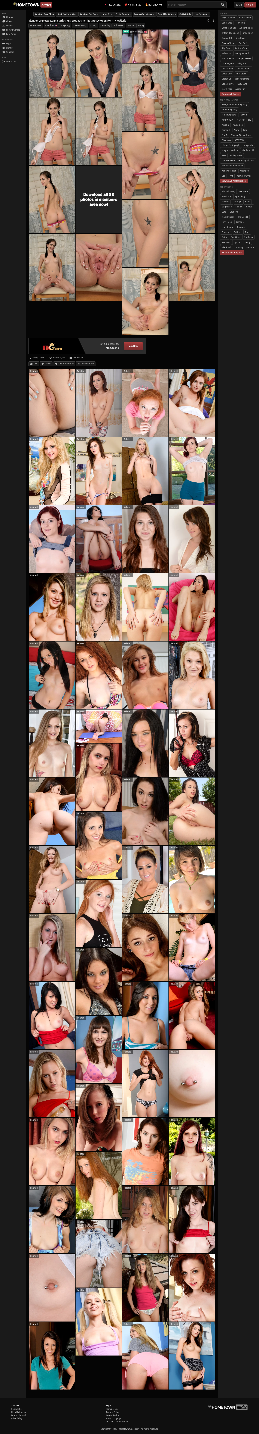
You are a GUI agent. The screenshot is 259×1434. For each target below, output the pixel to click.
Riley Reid (240, 23)
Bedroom (241, 227)
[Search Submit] (222, 4)
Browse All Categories (232, 252)
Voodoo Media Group (241, 135)
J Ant (231, 176)
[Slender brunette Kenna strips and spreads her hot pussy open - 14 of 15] (192, 267)
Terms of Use (112, 1409)
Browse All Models (230, 94)
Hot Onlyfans (153, 4)
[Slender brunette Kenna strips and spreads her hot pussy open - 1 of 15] (51, 63)
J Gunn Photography (231, 145)
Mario (236, 130)
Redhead (226, 242)
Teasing (239, 247)
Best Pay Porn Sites (67, 14)
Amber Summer (247, 28)
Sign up (250, 5)
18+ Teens (243, 191)
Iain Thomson (228, 160)
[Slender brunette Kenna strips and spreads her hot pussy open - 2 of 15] (98, 63)
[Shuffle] (208, 20)
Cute (224, 212)
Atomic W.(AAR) (244, 176)
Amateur (250, 247)
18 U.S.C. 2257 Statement (117, 1421)
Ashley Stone (236, 155)
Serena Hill (227, 38)
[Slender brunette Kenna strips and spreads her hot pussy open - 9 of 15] (51, 199)
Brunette (234, 212)
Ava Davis (241, 38)
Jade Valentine (242, 79)
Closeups (237, 201)
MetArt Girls (185, 14)
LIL (249, 120)
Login (239, 5)
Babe (247, 201)
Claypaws (226, 140)
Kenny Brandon (229, 171)
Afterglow (244, 171)
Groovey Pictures (246, 160)
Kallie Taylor (245, 17)
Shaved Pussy (79, 25)
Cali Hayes (227, 23)
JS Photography (229, 115)
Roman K (226, 130)
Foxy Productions (230, 150)
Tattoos (130, 25)
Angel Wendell (228, 17)
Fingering (65, 25)
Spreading (105, 25)
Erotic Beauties (123, 14)
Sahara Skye (228, 84)
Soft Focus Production (232, 165)
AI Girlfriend (132, 4)
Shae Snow (248, 33)
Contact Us (16, 1409)
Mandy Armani (242, 53)
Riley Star (242, 63)
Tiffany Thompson (230, 33)
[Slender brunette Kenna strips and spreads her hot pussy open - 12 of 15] (51, 267)
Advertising (16, 1418)
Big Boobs (243, 217)
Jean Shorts (227, 227)
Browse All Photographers (234, 181)
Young (141, 25)
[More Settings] (214, 20)
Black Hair (227, 247)
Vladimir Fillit (248, 150)
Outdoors (248, 237)
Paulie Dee (238, 125)
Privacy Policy (112, 1412)
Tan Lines (235, 237)
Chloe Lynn (227, 73)
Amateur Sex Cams (89, 14)
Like (35, 363)
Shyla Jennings (229, 28)
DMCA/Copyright (114, 1418)
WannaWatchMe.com (144, 14)
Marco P (240, 120)
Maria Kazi (227, 89)
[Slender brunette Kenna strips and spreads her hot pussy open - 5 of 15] (51, 131)
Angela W (248, 145)
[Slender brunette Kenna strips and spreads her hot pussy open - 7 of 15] (192, 131)
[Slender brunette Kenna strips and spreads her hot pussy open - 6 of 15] (98, 131)
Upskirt (237, 242)
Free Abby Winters (167, 14)
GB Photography (229, 109)
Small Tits (226, 196)
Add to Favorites (66, 363)
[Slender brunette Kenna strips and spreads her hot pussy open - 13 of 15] (98, 267)
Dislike (48, 363)
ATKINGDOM (227, 120)
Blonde (249, 206)
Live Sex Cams (201, 14)
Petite (225, 237)
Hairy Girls (107, 14)
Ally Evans (226, 48)
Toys (247, 232)
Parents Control (18, 1415)
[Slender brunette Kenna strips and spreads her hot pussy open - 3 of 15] (192, 63)
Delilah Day (227, 68)
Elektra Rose (228, 58)
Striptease (119, 25)
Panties (225, 201)
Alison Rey (240, 89)
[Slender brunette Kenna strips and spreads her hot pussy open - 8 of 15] (145, 165)
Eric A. (225, 135)
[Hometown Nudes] (32, 5)
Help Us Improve (19, 1412)
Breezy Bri (227, 79)
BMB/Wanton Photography (234, 104)
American (49, 25)
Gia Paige (243, 43)
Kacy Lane (242, 84)
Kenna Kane (36, 25)
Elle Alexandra (243, 68)
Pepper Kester (244, 58)
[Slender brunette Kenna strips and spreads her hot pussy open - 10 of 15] (192, 199)
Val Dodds (226, 53)
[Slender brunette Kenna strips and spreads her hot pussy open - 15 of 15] (145, 302)
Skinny (93, 25)
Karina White (241, 48)
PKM (224, 155)
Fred (245, 130)
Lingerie (240, 222)
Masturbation (228, 217)
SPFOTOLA (239, 140)
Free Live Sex (114, 5)
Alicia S (225, 125)
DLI (223, 176)
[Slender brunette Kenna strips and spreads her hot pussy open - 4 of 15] (145, 97)
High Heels (227, 222)
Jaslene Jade (228, 63)
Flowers (243, 115)
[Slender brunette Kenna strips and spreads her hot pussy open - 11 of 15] (145, 233)
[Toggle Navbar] (5, 5)
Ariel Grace (241, 73)
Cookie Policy (112, 1415)
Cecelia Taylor (228, 43)
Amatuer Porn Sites (44, 14)
